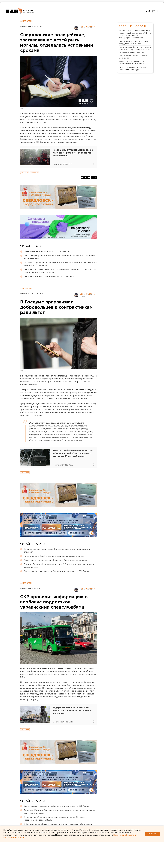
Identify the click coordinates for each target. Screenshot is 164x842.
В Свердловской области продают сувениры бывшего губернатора (58, 824)
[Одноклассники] (85, 177)
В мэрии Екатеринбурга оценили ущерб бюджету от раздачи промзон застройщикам (59, 565)
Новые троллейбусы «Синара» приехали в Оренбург (133, 69)
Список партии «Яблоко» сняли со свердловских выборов (135, 43)
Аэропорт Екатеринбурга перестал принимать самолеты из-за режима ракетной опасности (59, 811)
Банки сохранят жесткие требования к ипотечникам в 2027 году (56, 571)
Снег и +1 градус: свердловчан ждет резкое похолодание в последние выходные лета (59, 257)
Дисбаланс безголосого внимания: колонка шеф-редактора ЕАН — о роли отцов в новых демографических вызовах (135, 34)
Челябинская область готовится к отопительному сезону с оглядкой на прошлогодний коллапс (135, 49)
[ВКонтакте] (82, 177)
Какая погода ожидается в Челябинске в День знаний (131, 63)
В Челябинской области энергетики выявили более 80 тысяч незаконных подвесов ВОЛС (54, 818)
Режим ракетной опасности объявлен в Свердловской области (55, 560)
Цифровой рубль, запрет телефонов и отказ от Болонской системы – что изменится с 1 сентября (60, 264)
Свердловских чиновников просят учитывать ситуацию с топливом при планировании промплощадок (60, 271)
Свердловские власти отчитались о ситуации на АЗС (50, 276)
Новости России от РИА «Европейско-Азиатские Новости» (14, 11)
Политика (24, 172)
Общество (34, 172)
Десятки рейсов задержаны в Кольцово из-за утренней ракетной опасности (57, 550)
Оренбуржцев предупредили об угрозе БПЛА (47, 251)
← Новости (26, 21)
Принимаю (152, 834)
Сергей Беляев (87, 27)
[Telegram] (88, 177)
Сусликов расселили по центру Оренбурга (134, 57)
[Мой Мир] (92, 177)
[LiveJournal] (95, 177)
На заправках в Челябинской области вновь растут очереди (54, 556)
